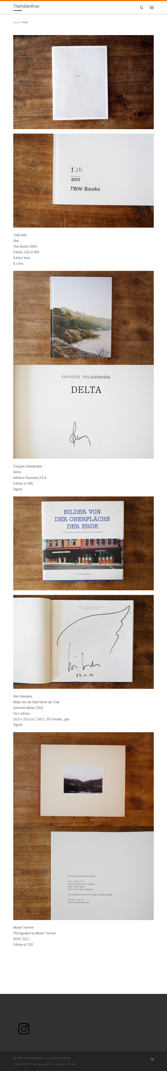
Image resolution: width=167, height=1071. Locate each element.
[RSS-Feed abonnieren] (152, 1059)
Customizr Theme (65, 1064)
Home (16, 22)
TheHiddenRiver (34, 1058)
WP (28, 1064)
